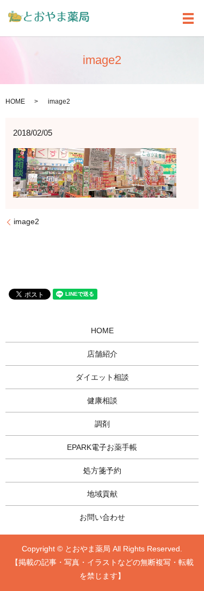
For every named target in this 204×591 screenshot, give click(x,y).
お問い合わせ (102, 517)
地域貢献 (102, 494)
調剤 (102, 424)
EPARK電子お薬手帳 (102, 447)
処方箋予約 (102, 470)
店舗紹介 (102, 353)
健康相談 (102, 400)
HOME (15, 101)
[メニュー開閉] (188, 18)
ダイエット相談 (102, 377)
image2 (26, 221)
